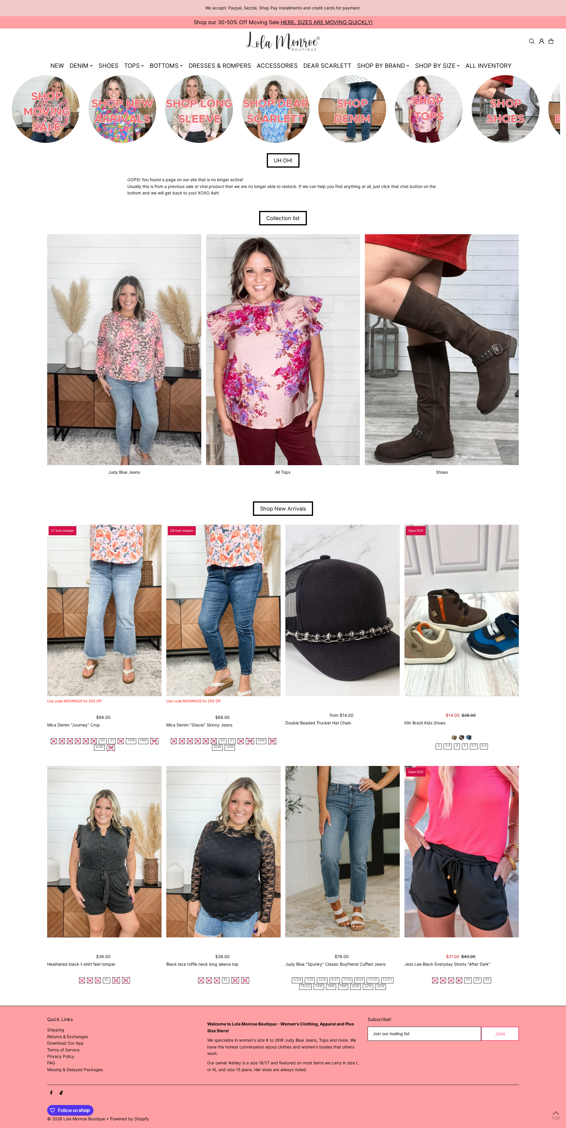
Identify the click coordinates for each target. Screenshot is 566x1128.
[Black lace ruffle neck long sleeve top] (223, 851)
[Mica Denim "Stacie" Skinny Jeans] (223, 610)
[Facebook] (51, 1093)
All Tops (282, 472)
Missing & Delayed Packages (75, 1069)
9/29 (359, 980)
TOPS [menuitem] (132, 65)
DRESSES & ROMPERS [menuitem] (220, 65)
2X (468, 980)
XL (106, 980)
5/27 (334, 980)
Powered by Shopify (129, 1118)
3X (477, 980)
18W (343, 986)
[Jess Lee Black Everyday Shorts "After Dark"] (461, 851)
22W (229, 747)
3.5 (447, 746)
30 (102, 740)
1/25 (309, 980)
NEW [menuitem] (57, 65)
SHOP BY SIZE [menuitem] (435, 65)
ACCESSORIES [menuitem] (277, 65)
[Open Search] (531, 41)
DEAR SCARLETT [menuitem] (327, 65)
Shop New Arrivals (283, 509)
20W (99, 747)
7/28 (347, 980)
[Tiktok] (61, 1093)
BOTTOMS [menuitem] (164, 65)
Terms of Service (63, 1049)
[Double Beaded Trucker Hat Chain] (342, 610)
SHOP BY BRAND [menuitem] (381, 65)
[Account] (541, 41)
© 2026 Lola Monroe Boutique (76, 1118)
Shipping (55, 1029)
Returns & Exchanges (67, 1036)
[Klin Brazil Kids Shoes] (461, 610)
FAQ (51, 1062)
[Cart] (551, 41)
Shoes (442, 472)
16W (143, 740)
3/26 (322, 980)
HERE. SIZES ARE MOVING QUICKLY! (327, 22)
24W (380, 986)
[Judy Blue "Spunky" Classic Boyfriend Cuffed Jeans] (342, 851)
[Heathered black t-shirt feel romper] (104, 851)
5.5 (473, 746)
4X (487, 980)
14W (131, 740)
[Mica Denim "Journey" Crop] (104, 610)
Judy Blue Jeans (124, 472)
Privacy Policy (60, 1056)
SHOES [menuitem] (108, 65)
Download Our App (65, 1043)
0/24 (297, 980)
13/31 (387, 980)
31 (112, 740)
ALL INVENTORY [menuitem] (488, 65)
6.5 (483, 746)
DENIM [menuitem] (79, 65)
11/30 (373, 980)
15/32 (305, 986)
